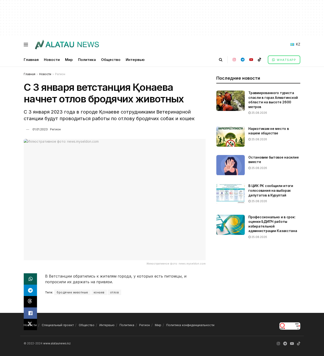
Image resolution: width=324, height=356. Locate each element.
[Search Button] (220, 60)
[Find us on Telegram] (243, 60)
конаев (99, 292)
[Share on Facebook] (30, 313)
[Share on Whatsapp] (30, 279)
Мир (69, 59)
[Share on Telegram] (30, 290)
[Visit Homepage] (67, 44)
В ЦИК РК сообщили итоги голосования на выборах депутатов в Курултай (270, 190)
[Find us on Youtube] (251, 60)
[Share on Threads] (30, 301)
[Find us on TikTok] (259, 60)
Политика (87, 59)
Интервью (135, 59)
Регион (60, 74)
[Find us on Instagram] (234, 60)
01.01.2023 (40, 129)
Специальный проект (58, 325)
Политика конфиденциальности (190, 325)
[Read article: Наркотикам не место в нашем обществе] (230, 136)
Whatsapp (286, 60)
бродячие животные (72, 292)
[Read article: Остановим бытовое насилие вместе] (230, 165)
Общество (110, 59)
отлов (114, 292)
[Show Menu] (26, 44)
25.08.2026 (259, 112)
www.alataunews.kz (57, 343)
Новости (52, 59)
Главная (31, 59)
